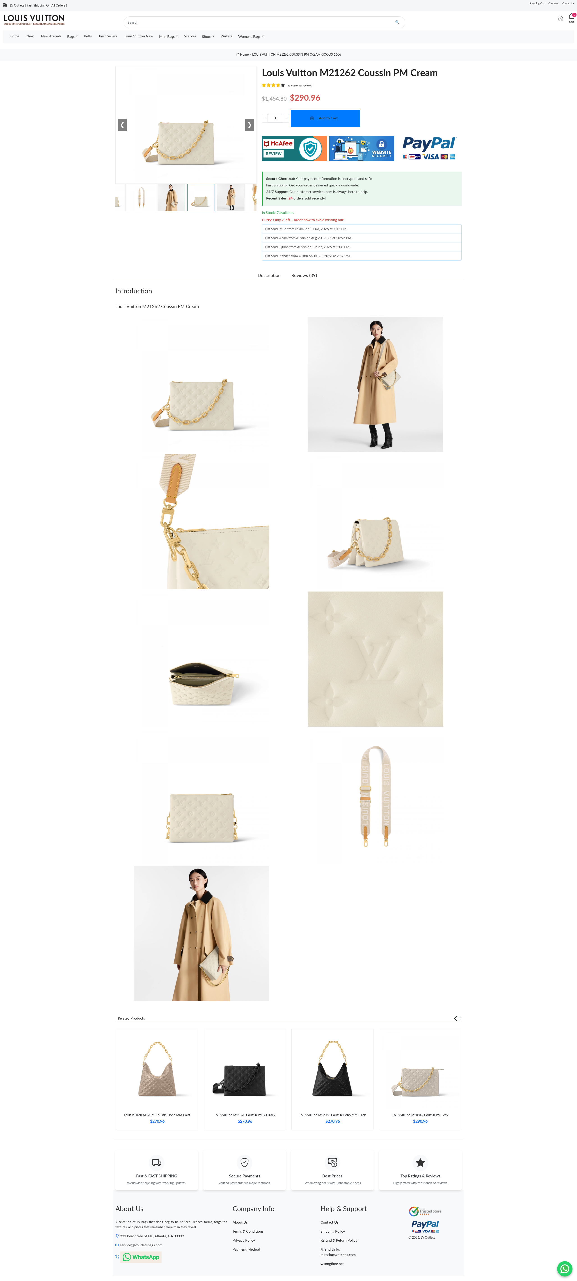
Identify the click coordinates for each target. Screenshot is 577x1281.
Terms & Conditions (248, 1231)
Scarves (190, 36)
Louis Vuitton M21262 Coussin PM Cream (157, 306)
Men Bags (167, 37)
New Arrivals (51, 36)
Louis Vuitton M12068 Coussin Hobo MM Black (333, 1115)
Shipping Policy (333, 1231)
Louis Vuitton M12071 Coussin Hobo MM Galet (157, 1115)
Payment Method (246, 1249)
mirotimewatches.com (338, 1255)
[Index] (560, 18)
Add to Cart (328, 118)
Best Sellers (108, 36)
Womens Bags (249, 37)
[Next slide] (460, 1018)
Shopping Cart (537, 3)
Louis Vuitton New (138, 36)
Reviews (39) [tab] (304, 275)
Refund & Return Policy (339, 1240)
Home (14, 36)
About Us (240, 1222)
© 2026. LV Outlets (421, 1237)
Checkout (553, 3)
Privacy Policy (244, 1240)
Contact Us (568, 3)
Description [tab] (269, 275)
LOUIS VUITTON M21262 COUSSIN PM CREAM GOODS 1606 (296, 54)
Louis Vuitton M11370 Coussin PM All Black (245, 1115)
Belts (88, 36)
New (30, 36)
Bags (71, 37)
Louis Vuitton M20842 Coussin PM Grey (420, 1115)
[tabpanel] (157, 1081)
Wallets (226, 36)
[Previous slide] (455, 1018)
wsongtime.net (332, 1264)
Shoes (206, 37)
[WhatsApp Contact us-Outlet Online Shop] (564, 1268)
